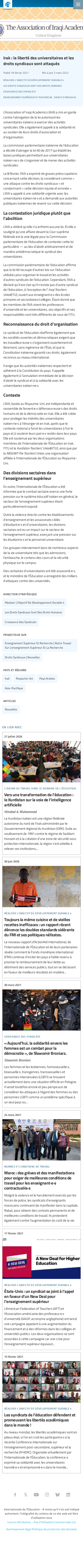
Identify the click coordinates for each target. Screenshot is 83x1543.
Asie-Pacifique (14, 688)
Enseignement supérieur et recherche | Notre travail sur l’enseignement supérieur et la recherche (38, 645)
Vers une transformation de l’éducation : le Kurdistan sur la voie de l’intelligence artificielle (41, 792)
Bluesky (57, 1494)
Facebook (15, 1494)
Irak (7, 678)
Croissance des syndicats (20, 622)
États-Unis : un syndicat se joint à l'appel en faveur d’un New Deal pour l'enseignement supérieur (41, 1289)
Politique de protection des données (54, 1529)
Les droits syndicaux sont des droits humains (33, 612)
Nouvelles (11, 709)
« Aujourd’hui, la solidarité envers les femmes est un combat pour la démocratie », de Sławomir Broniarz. (41, 1044)
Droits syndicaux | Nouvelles (22, 657)
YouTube (36, 1494)
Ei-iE (6, 5)
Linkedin (68, 1494)
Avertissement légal (18, 1529)
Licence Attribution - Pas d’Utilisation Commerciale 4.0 (41, 1522)
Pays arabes (47, 678)
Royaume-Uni (24, 678)
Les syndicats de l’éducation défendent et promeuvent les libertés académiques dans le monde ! (41, 1412)
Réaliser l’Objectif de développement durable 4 (34, 602)
